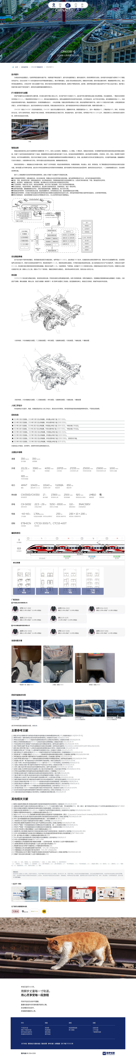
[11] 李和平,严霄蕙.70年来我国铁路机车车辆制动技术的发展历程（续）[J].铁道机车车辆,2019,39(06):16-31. (44, 825)
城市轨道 (47, 1034)
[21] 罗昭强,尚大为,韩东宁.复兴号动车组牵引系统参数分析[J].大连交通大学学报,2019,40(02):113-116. (42, 777)
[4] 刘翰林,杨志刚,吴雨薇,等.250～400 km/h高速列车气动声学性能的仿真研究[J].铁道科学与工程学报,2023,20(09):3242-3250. (51, 810)
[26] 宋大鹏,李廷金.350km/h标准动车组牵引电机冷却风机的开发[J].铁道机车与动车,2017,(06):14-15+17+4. (44, 788)
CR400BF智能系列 (37, 67)
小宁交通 (95, 1030)
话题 (82, 6)
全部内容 (95, 1028)
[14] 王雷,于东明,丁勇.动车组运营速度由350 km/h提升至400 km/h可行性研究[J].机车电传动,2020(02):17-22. (45, 763)
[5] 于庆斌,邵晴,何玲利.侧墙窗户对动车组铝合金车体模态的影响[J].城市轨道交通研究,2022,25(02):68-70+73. (45, 744)
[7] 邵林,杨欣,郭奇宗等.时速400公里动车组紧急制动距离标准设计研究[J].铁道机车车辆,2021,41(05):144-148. (44, 748)
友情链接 (57, 1043)
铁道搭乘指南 (73, 1028)
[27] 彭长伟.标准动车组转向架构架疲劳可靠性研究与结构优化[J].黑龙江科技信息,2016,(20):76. (40, 790)
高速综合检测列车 (26, 1034)
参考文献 (51, 1043)
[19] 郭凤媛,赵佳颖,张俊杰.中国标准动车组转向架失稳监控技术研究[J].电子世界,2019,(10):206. (40, 773)
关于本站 (17, 877)
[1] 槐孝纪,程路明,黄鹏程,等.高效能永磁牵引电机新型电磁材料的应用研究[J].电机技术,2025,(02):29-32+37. (44, 804)
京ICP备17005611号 (67, 1043)
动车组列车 (24, 67)
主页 (16, 67)
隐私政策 (44, 1043)
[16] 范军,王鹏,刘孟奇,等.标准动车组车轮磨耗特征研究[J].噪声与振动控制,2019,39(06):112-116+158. (42, 767)
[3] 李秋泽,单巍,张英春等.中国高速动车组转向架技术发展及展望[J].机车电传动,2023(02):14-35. (40, 808)
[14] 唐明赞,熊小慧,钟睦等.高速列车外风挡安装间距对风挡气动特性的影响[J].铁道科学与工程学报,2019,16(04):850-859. (48, 831)
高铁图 (47, 1028)
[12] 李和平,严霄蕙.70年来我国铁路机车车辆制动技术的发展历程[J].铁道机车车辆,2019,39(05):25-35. (42, 827)
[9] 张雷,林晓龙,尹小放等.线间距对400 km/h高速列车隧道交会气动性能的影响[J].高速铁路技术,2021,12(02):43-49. (47, 752)
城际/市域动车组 (26, 1030)
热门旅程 (71, 1030)
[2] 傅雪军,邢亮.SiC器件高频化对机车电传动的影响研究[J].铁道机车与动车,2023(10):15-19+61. (40, 738)
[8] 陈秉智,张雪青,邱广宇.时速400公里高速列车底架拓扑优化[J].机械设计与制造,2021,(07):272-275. (42, 750)
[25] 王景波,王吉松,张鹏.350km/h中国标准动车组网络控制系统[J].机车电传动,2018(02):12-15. (40, 786)
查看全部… (35, 725)
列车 (22, 1023)
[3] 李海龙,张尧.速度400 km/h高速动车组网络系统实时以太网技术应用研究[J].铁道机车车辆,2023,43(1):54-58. (45, 740)
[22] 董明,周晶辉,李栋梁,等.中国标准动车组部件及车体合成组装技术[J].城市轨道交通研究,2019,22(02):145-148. (45, 779)
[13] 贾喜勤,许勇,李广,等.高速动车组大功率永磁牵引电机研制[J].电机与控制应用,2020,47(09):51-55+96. (43, 761)
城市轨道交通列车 (26, 1032)
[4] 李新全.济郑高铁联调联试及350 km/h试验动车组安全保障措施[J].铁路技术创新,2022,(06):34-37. (42, 742)
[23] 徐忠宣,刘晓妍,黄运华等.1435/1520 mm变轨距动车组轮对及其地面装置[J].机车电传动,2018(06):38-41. (44, 781)
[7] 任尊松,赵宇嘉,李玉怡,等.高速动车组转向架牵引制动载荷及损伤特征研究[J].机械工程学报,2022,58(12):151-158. (46, 816)
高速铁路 (47, 1030)
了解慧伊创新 (97, 1032)
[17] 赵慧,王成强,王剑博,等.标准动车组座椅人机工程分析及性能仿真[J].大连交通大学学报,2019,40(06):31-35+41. (45, 769)
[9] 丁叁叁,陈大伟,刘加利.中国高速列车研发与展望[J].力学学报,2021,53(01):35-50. (36, 821)
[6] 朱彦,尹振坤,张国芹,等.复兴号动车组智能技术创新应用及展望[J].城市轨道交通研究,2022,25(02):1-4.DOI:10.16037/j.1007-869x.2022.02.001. (55, 746)
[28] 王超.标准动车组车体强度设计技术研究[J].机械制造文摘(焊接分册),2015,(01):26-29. (38, 792)
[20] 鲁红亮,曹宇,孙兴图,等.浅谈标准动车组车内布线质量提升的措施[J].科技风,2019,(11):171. (39, 775)
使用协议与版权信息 (34, 1043)
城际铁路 (47, 1032)
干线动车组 (24, 1028)
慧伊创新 (24, 1053)
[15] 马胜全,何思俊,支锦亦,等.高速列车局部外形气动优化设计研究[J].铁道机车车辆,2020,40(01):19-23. (42, 765)
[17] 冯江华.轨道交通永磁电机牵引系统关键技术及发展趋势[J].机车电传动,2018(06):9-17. (38, 837)
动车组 (53, 6)
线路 (60, 6)
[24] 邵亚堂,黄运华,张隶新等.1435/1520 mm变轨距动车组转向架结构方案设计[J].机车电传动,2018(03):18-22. (45, 783)
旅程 (76, 6)
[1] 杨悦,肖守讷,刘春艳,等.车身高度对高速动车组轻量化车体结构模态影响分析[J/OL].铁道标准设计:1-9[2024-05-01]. (47, 735)
